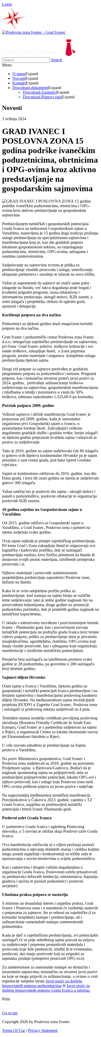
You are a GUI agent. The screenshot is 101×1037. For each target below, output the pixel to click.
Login (7, 4)
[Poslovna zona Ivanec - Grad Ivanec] (34, 32)
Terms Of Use (13, 1030)
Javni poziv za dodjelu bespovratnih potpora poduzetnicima (42, 983)
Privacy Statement (42, 1030)
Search (56, 60)
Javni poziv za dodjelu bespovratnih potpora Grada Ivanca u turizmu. (46, 987)
